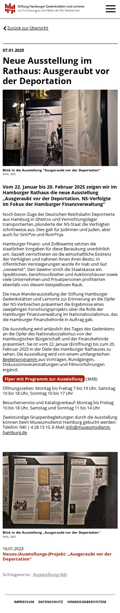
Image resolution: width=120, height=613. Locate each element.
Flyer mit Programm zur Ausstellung (44, 379)
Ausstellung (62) (50, 574)
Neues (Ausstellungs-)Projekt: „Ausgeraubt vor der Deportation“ (57, 557)
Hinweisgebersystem (86, 602)
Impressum (24, 602)
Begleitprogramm (20, 359)
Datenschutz (51, 602)
